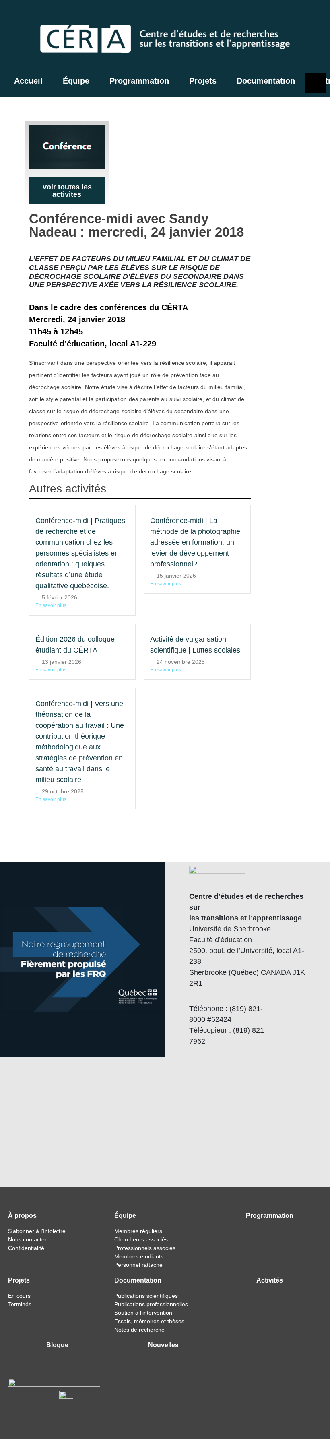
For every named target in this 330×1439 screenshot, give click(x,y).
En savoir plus (50, 605)
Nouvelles (163, 1345)
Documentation (266, 80)
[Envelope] (315, 14)
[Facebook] (295, 14)
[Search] (278, 14)
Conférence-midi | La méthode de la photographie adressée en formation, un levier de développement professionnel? (195, 542)
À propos (22, 1215)
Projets (203, 80)
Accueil (28, 80)
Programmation (139, 80)
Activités (269, 1280)
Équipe (76, 80)
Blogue (57, 1345)
